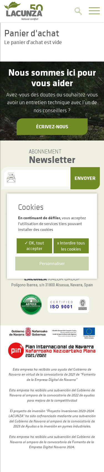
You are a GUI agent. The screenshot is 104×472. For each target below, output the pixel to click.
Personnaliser (52, 263)
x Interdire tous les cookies (71, 246)
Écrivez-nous (52, 126)
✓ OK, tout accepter (34, 245)
